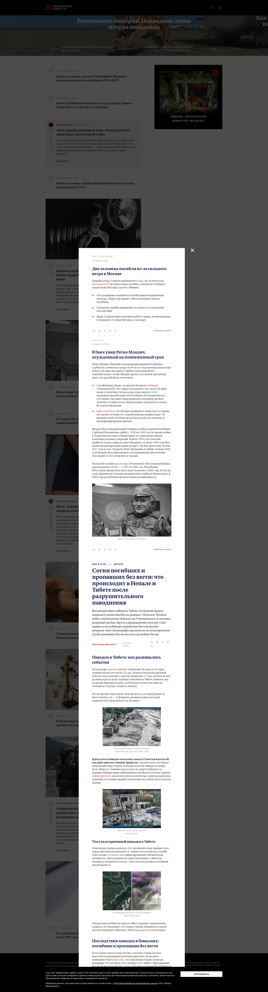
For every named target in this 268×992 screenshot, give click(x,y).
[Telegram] (110, 331)
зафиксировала (101, 776)
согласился (108, 411)
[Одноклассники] (99, 331)
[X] (105, 331)
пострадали (99, 284)
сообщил (152, 386)
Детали (118, 564)
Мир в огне (98, 256)
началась (112, 669)
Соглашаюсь (201, 974)
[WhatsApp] (115, 331)
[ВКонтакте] (94, 331)
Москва (109, 256)
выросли (144, 930)
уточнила (113, 855)
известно (118, 960)
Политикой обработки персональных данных (135, 983)
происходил (122, 464)
